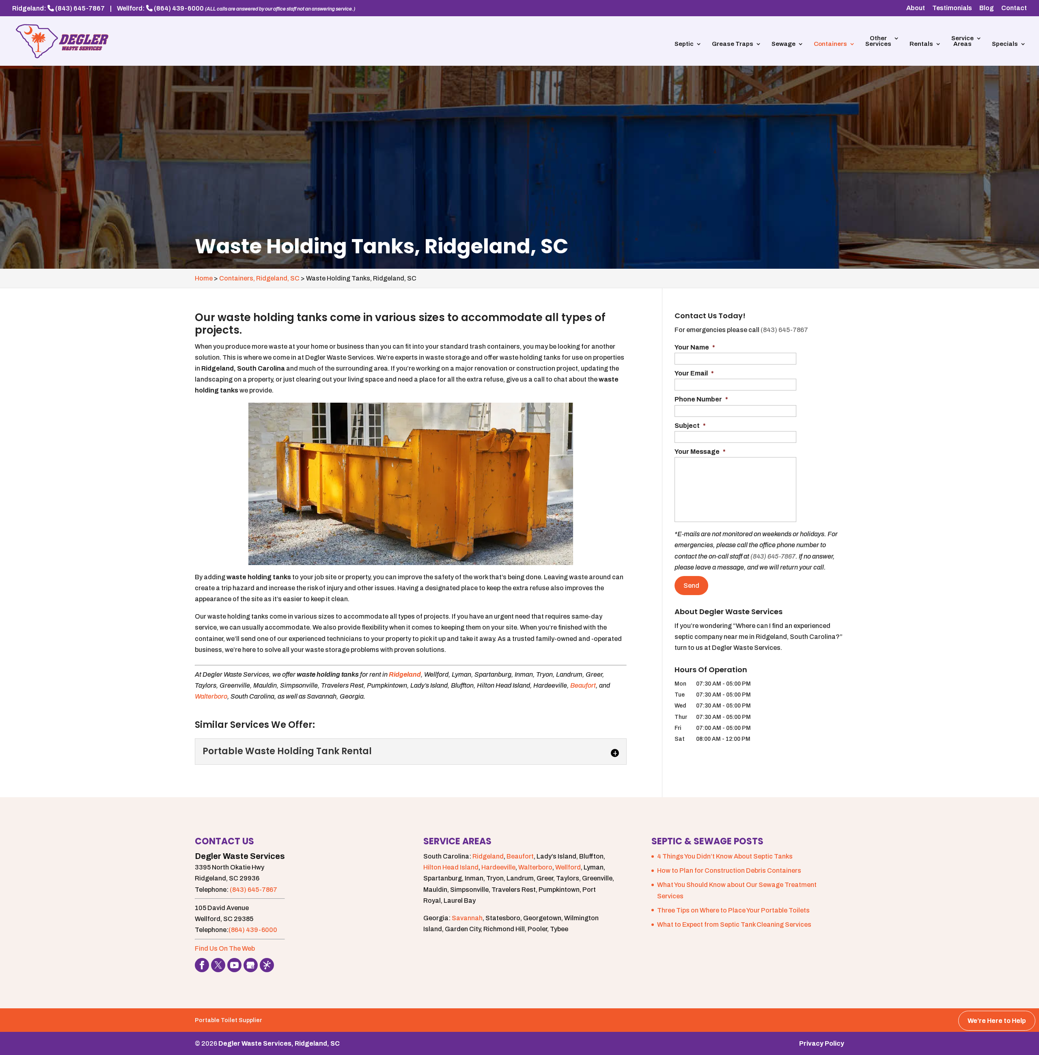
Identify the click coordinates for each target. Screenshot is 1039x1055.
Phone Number (701, 399)
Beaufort (583, 685)
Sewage (783, 44)
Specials (1005, 44)
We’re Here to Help (997, 1020)
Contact (1014, 8)
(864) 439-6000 (179, 8)
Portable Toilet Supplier (228, 1020)
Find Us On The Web (225, 948)
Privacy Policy (821, 1043)
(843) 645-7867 (80, 8)
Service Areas (962, 41)
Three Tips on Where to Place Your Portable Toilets (733, 910)
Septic (684, 44)
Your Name (695, 347)
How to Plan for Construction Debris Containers (729, 870)
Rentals (921, 44)
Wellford (568, 867)
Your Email (694, 373)
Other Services (878, 41)
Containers (830, 44)
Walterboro (211, 696)
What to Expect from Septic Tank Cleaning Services (734, 924)
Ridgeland (488, 856)
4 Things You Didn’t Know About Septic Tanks (725, 856)
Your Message (700, 451)
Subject (690, 425)
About (915, 8)
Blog (986, 8)
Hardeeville (498, 867)
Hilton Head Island (451, 867)
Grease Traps (732, 44)
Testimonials (952, 8)
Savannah (467, 918)
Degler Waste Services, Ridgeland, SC (279, 1043)
